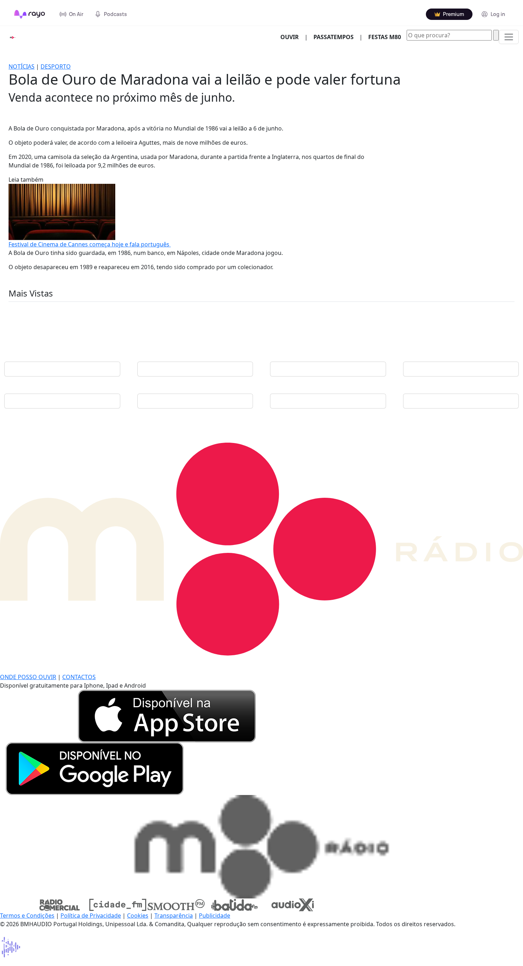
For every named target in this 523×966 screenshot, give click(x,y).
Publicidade (214, 915)
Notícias (22, 66)
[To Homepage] (30, 14)
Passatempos (333, 37)
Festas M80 (384, 37)
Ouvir (292, 37)
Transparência (173, 915)
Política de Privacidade (90, 915)
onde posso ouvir (28, 677)
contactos (79, 677)
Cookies (137, 915)
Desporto (56, 66)
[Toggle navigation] (509, 37)
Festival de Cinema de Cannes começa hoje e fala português (90, 244)
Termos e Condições (27, 915)
